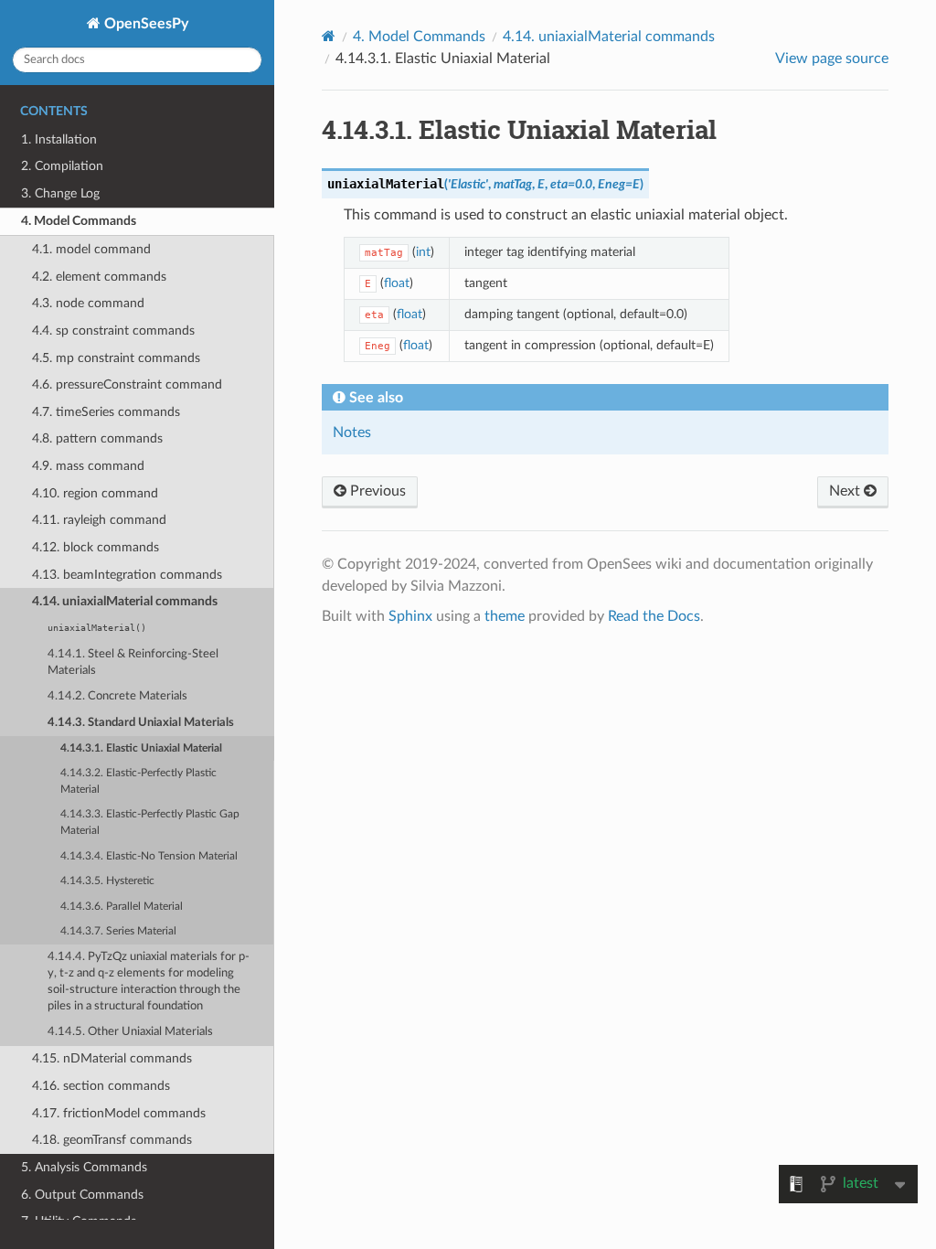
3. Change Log (60, 193)
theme (504, 616)
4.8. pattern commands (97, 438)
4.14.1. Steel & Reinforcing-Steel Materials (133, 662)
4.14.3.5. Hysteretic (107, 881)
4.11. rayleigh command (99, 520)
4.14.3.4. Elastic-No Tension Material (149, 856)
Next (846, 491)
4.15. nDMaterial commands (112, 1058)
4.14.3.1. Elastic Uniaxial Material (141, 748)
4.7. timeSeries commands (106, 412)
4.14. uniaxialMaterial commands (125, 601)
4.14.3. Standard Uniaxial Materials (141, 723)
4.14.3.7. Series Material (118, 931)
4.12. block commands (95, 547)
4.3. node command (88, 303)
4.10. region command (95, 493)
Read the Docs (654, 616)
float (397, 283)
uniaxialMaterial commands (609, 36)
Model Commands (419, 36)
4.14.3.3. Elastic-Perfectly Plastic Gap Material (149, 822)
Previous (376, 491)
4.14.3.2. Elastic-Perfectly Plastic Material (138, 781)
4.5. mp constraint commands (116, 358)
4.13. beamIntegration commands (127, 575)
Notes (352, 432)
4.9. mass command (88, 466)
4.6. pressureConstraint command (127, 384)
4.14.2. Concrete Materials (117, 696)
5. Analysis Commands (84, 1167)
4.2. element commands (99, 276)
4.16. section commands (101, 1086)
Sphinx (410, 616)
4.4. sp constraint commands (113, 330)
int (423, 252)
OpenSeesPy (144, 23)
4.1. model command (91, 249)
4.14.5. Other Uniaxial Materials (130, 1032)
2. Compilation (62, 166)
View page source (831, 58)
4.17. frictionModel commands (119, 1113)
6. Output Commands (82, 1194)
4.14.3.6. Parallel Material (121, 907)
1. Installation (59, 139)
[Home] (328, 36)
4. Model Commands (78, 221)
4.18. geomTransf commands (112, 1140)
